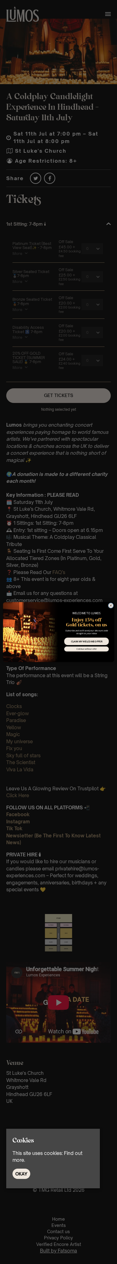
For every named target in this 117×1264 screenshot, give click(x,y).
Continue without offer (86, 649)
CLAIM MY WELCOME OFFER (86, 641)
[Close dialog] (110, 605)
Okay (21, 1173)
